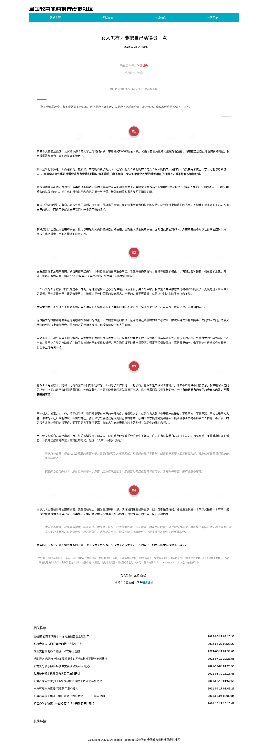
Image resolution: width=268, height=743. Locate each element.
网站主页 (55, 17)
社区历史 (212, 17)
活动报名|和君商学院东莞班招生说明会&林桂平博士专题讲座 (71, 658)
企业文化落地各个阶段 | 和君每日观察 (57, 651)
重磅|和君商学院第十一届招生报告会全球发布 (61, 636)
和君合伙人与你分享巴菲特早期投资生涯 (58, 643)
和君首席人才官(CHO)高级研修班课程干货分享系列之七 (68, 681)
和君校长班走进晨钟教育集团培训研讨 (57, 673)
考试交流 (107, 17)
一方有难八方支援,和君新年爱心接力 (56, 688)
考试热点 (160, 17)
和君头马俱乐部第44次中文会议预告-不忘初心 (62, 666)
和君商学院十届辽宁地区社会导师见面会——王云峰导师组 (69, 696)
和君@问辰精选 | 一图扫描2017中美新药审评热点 (64, 703)
